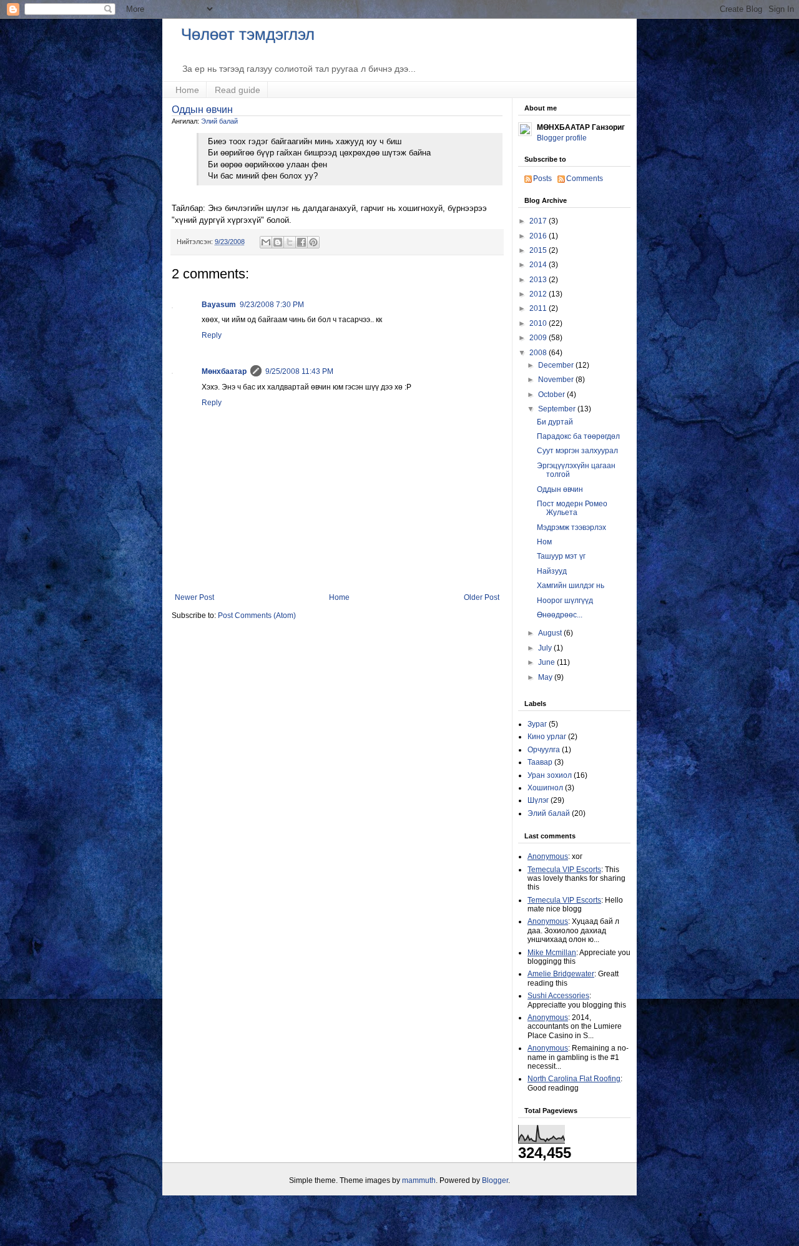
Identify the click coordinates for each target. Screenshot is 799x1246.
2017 (539, 221)
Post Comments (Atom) (257, 615)
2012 (539, 294)
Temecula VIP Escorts (564, 869)
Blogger (495, 1180)
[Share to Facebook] (301, 242)
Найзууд (552, 571)
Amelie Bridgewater (560, 973)
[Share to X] (289, 242)
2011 (539, 308)
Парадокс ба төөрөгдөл (578, 436)
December (557, 365)
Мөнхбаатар (224, 371)
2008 (539, 352)
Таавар (539, 762)
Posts (542, 178)
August (551, 633)
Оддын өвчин (202, 109)
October (552, 394)
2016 (539, 236)
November (557, 379)
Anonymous (547, 856)
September (557, 409)
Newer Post (194, 597)
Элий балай (219, 121)
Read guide (237, 90)
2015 (539, 250)
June (547, 662)
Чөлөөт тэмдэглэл (248, 34)
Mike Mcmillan (551, 952)
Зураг (537, 724)
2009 (539, 337)
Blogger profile (562, 138)
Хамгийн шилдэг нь (570, 585)
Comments (584, 178)
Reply (212, 335)
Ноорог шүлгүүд (565, 600)
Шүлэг (538, 800)
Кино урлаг (546, 736)
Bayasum (219, 304)
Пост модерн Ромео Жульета (572, 508)
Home (187, 90)
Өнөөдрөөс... (559, 615)
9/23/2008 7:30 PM (272, 304)
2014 (539, 264)
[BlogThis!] (278, 242)
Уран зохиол (549, 775)
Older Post (481, 597)
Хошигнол (545, 787)
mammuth (419, 1180)
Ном (544, 541)
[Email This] (266, 242)
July (546, 648)
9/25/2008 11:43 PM (299, 371)
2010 (539, 323)
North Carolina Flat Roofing (573, 1078)
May (546, 677)
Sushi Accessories (558, 995)
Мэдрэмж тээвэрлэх (571, 527)
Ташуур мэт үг (561, 556)
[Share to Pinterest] (313, 242)
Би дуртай (555, 422)
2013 (539, 279)
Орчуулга (543, 749)
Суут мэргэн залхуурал (577, 450)
